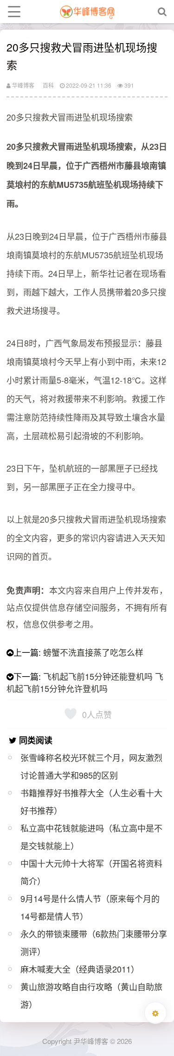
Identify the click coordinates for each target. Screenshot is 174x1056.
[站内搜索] (162, 11)
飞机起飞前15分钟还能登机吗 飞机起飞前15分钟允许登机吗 (84, 682)
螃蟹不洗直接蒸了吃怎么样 (93, 652)
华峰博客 (22, 85)
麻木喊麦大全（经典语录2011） (79, 969)
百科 (48, 85)
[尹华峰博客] (87, 11)
